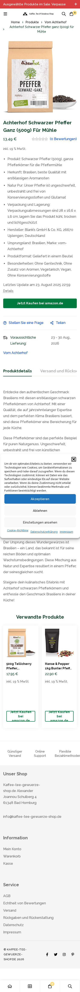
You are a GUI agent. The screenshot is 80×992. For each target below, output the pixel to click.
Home (15, 22)
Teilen (60, 323)
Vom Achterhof (56, 22)
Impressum (66, 531)
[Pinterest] (72, 953)
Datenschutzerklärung (44, 531)
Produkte (32, 22)
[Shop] (30, 986)
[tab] (17, 371)
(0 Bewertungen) (63, 139)
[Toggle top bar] (75, 4)
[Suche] (64, 14)
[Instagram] (64, 953)
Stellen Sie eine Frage (26, 323)
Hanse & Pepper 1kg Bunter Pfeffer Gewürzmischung (59, 668)
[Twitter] (55, 953)
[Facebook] (47, 953)
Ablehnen (40, 511)
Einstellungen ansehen (40, 522)
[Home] (10, 986)
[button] (73, 459)
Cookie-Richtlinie (17, 530)
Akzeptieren (40, 499)
